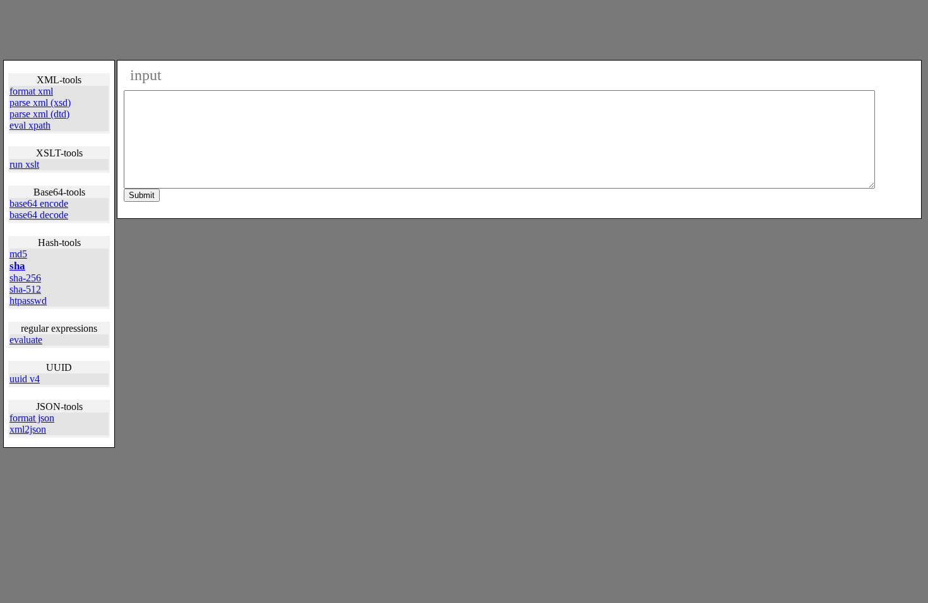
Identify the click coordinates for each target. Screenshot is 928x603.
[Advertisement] (467, 29)
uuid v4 (24, 378)
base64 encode (38, 203)
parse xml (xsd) (40, 102)
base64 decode (38, 214)
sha (17, 266)
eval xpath (30, 125)
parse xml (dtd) (39, 113)
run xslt (24, 164)
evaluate (25, 339)
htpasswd (28, 300)
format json (31, 418)
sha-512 (25, 289)
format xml (31, 91)
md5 (18, 254)
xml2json (27, 429)
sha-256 (25, 277)
